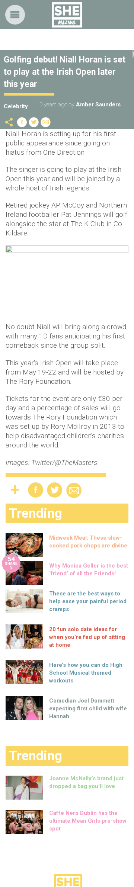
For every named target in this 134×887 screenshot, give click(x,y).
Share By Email (46, 122)
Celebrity (16, 106)
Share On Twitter (34, 122)
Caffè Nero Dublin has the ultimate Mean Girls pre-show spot (88, 821)
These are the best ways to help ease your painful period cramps (88, 601)
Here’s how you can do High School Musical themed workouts (85, 673)
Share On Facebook (22, 122)
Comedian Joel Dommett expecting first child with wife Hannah (88, 708)
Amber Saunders (98, 104)
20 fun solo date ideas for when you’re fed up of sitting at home (87, 637)
